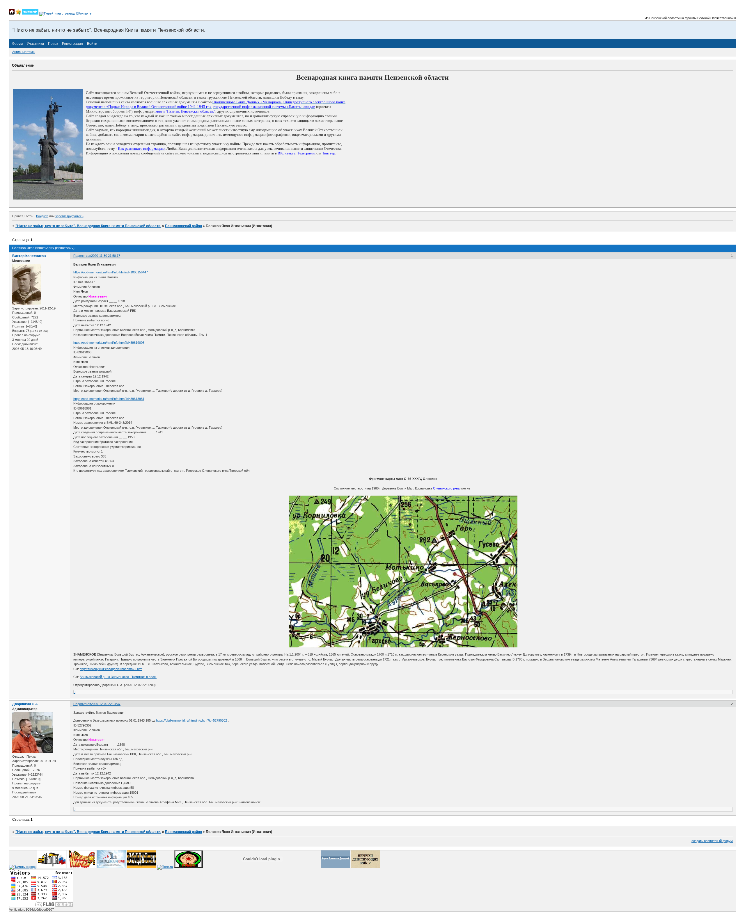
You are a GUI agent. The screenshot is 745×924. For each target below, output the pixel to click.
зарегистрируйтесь (69, 216)
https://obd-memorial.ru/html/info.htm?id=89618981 (108, 398)
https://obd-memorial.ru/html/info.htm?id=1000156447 (110, 272)
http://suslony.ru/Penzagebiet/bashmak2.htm (111, 669)
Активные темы (23, 52)
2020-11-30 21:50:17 (105, 255)
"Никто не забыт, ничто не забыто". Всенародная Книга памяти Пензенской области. (88, 226)
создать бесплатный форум (712, 841)
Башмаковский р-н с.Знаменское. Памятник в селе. (118, 677)
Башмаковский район (183, 226)
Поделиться (82, 255)
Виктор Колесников (29, 256)
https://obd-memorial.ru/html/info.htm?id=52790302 (191, 720)
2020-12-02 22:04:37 (105, 704)
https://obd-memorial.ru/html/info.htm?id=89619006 (108, 342)
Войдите (42, 216)
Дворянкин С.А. (25, 704)
